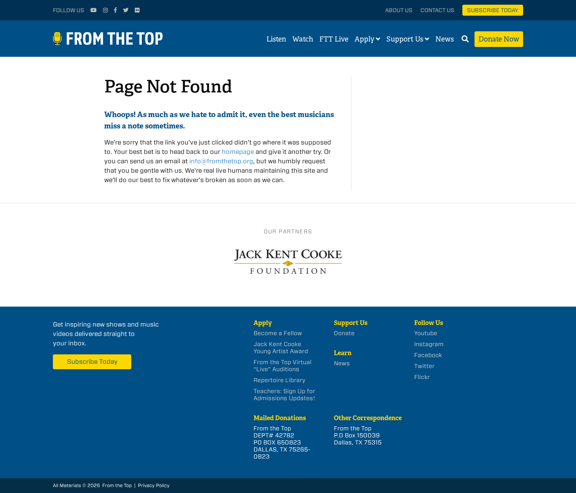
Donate (344, 333)
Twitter (424, 366)
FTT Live (333, 39)
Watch (302, 39)
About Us (399, 10)
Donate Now (498, 39)
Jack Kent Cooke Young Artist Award (281, 348)
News (444, 39)
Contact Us (437, 10)
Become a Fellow (278, 333)
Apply (364, 39)
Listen (276, 39)
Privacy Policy (154, 485)
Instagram (429, 344)
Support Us (404, 39)
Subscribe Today (492, 10)
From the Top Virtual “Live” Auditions (283, 366)
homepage (238, 151)
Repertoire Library (279, 380)
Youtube (425, 333)
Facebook (428, 355)
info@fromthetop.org (221, 161)
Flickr (422, 377)
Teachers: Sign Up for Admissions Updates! (284, 395)
